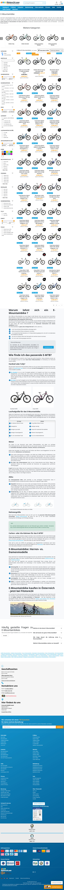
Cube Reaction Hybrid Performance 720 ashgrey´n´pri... (24, 197)
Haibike (37, 598)
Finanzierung (3, 814)
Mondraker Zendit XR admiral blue (54, 171)
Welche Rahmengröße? (5, 794)
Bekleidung (29, 7)
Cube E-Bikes (35, 751)
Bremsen (2, 770)
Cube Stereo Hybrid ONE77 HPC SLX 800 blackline (39, 172)
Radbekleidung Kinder (37, 768)
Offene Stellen (36, 794)
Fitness (47, 7)
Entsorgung (3, 809)
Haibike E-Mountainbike (16, 653)
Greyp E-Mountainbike (23, 655)
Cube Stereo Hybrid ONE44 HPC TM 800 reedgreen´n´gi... (24, 222)
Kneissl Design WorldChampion (16, 540)
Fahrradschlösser (4, 751)
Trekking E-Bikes (36, 740)
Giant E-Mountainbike (17, 654)
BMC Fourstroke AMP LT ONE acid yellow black (24, 71)
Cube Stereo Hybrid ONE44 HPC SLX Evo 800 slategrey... (39, 222)
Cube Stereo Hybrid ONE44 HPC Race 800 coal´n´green (24, 172)
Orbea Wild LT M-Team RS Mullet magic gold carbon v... (39, 272)
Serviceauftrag (36, 795)
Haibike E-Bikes (36, 754)
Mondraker (40, 544)
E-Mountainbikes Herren (52, 44)
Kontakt (5, 635)
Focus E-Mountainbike (52, 654)
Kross (48, 598)
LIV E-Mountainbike (33, 655)
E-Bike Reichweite (4, 797)
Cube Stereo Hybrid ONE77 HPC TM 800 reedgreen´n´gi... (54, 247)
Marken (15, 9)
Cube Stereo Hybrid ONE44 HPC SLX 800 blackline (39, 247)
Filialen (34, 792)
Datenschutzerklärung (25, 878)
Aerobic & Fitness (4, 784)
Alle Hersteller (52, 657)
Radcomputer (3, 753)
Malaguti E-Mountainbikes (29, 657)
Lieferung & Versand (5, 811)
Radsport (6, 7)
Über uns (35, 790)
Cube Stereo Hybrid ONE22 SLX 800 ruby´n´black (24, 122)
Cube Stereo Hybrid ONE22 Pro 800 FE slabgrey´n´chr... (39, 122)
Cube (41, 598)
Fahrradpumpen (4, 756)
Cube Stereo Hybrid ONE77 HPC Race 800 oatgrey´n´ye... (24, 296)
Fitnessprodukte (36, 784)
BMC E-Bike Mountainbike (17, 657)
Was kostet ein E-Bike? (5, 795)
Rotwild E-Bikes (36, 753)
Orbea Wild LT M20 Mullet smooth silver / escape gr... (24, 272)
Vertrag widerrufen (39, 803)
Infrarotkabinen (4, 783)
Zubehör (20, 7)
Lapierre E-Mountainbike (53, 655)
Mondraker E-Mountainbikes (38, 653)
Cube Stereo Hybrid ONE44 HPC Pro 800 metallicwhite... (54, 97)
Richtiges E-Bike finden (5, 790)
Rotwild (44, 598)
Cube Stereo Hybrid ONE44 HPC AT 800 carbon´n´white (54, 147)
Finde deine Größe (44, 50)
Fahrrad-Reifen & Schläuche (6, 767)
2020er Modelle (36, 779)
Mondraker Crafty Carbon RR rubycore (39, 196)
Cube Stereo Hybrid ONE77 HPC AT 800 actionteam (39, 296)
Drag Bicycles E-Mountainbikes (42, 657)
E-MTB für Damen (15, 559)
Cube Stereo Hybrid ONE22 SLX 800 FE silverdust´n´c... (24, 247)
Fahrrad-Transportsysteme (6, 757)
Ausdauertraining (4, 778)
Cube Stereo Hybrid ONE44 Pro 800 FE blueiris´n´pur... (54, 296)
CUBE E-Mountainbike (5, 653)
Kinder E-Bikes (36, 742)
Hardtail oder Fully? (5, 792)
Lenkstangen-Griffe (5, 772)
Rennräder (3, 737)
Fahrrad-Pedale (4, 765)
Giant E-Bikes (35, 757)
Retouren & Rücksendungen (7, 813)
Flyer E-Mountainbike (49, 653)
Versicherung (3, 818)
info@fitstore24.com (10, 693)
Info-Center (7, 9)
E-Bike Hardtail (25, 43)
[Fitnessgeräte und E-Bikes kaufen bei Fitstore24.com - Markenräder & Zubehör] (10, 3)
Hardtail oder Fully (18, 368)
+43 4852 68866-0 (9, 688)
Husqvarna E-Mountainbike (29, 654)
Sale (53, 7)
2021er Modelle (36, 781)
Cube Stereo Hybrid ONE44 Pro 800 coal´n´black (39, 97)
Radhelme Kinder (36, 772)
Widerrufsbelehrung (5, 808)
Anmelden (59, 727)
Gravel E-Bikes (36, 738)
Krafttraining (3, 779)
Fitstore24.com (34, 881)
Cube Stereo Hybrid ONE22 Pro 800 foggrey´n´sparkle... (39, 147)
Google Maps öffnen (6, 712)
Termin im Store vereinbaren (8, 680)
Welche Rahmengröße (21, 516)
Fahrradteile (39, 7)
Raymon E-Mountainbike (41, 654)
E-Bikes (13, 7)
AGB (1, 806)
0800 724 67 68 (8, 690)
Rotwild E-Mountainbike (7, 654)
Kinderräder (3, 742)
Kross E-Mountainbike (27, 653)
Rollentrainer (3, 743)
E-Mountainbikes (36, 737)
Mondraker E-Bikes (37, 756)
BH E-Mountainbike (59, 653)
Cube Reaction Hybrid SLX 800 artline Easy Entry (54, 197)
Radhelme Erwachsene (37, 770)
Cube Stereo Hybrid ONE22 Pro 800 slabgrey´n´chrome (54, 222)
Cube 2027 (3, 745)
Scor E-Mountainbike (43, 655)
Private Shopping (36, 797)
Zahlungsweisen (4, 805)
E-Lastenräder (36, 743)
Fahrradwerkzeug (4, 754)
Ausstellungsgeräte (37, 778)
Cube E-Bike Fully (36, 759)
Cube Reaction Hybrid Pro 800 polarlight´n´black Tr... (54, 272)
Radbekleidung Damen (37, 765)
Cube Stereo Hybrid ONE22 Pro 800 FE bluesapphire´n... (24, 147)
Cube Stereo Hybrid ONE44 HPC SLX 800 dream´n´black (54, 122)
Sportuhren (3, 781)
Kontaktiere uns (48, 347)
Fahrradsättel (3, 768)
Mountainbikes (4, 738)
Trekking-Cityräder (4, 740)
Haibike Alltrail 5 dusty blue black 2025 (39, 70)
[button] (1, 38)
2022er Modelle (36, 783)
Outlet (59, 7)
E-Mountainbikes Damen (39, 44)
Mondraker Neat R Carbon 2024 (54, 70)
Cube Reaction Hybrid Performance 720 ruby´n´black (24, 97)
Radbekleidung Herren (37, 767)
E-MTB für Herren (49, 558)
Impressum (11, 878)
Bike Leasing (3, 816)
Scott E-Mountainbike (12, 655)
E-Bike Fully (11, 43)
